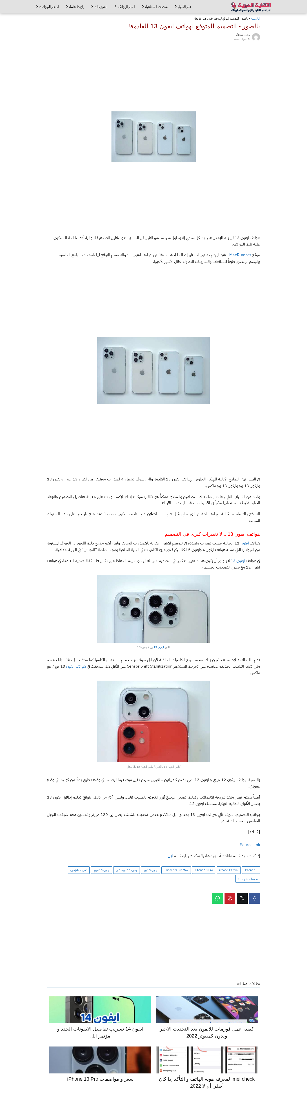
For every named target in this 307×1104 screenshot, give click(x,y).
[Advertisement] (153, 75)
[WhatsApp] (217, 898)
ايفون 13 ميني (101, 870)
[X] (242, 898)
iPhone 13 (251, 870)
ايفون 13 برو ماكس (126, 870)
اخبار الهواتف (126, 6)
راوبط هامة (76, 6)
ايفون (244, 543)
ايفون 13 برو (151, 870)
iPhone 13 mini (228, 870)
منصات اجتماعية (156, 6)
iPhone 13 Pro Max (176, 870)
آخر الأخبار (184, 6)
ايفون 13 (238, 561)
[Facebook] (254, 898)
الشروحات (100, 6)
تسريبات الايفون (78, 870)
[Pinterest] (230, 898)
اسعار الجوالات (49, 6)
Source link (250, 845)
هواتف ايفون (76, 666)
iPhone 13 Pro (204, 870)
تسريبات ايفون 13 (248, 879)
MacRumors (240, 255)
